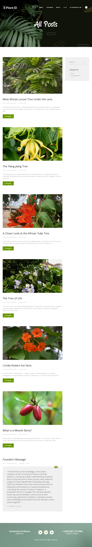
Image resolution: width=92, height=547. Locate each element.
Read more (8, 116)
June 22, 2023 (23, 103)
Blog (4, 103)
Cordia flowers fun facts (17, 365)
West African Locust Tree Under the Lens (27, 99)
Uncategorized (12, 103)
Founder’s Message (14, 459)
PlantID (36, 540)
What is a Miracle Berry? (17, 430)
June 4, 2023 (22, 170)
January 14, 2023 (24, 463)
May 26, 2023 (22, 302)
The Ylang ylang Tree (15, 166)
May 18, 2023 (22, 369)
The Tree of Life (12, 298)
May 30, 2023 (22, 237)
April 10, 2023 (23, 434)
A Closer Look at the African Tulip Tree (26, 233)
